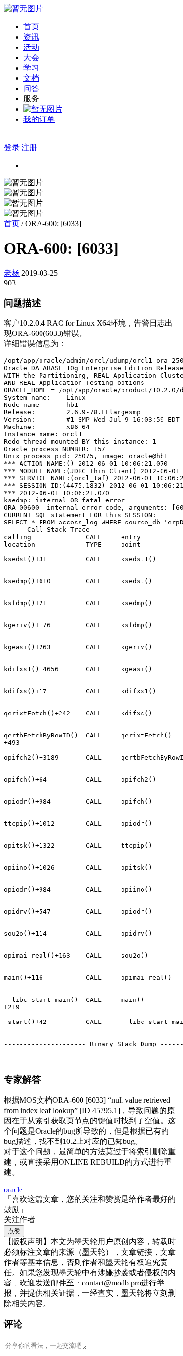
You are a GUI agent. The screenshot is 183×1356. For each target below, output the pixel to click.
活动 (31, 47)
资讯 (31, 37)
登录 (12, 147)
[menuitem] (101, 27)
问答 (31, 88)
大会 (31, 57)
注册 (29, 147)
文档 (31, 78)
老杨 (12, 273)
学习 (31, 68)
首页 (31, 27)
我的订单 (39, 119)
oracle (13, 1190)
